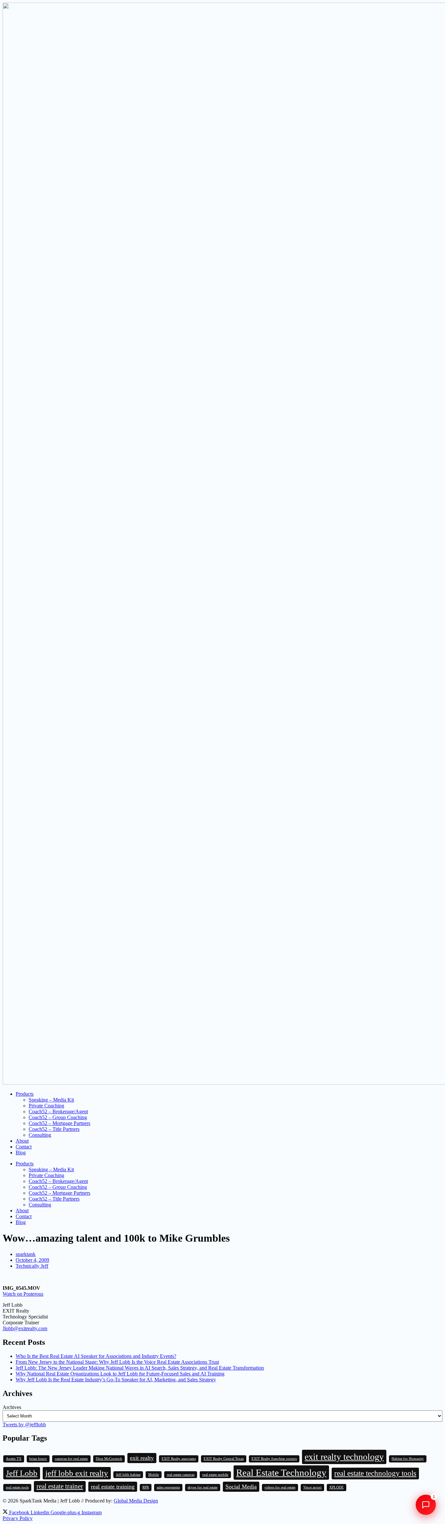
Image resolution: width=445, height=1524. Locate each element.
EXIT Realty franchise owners (274, 1458)
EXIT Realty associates (179, 1458)
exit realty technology (344, 1457)
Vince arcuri (312, 1487)
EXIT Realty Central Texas (224, 1458)
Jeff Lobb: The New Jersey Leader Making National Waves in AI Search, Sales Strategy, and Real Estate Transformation (140, 1368)
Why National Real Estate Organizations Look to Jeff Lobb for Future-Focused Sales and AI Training (120, 1373)
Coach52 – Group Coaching (58, 1117)
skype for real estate (203, 1487)
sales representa (168, 1487)
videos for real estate (280, 1487)
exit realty (142, 1458)
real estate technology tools (375, 1473)
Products (25, 1094)
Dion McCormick (109, 1458)
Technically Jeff (32, 1266)
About (22, 1141)
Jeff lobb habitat (128, 1474)
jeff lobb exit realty (76, 1473)
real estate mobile (215, 1474)
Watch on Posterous (23, 1294)
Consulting (40, 1135)
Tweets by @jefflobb (24, 1424)
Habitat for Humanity (408, 1458)
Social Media (241, 1486)
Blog (21, 1152)
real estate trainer (59, 1486)
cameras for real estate (71, 1458)
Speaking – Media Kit (51, 1100)
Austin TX (14, 1458)
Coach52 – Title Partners (54, 1129)
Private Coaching (46, 1105)
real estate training (113, 1486)
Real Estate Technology (281, 1472)
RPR (145, 1487)
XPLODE (336, 1487)
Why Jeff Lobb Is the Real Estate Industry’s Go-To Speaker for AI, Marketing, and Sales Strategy (116, 1379)
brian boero (38, 1458)
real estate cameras (180, 1474)
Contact (24, 1146)
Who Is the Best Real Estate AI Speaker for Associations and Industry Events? (96, 1356)
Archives (12, 1407)
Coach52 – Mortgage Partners (59, 1123)
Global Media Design (136, 1500)
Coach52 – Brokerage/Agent (58, 1111)
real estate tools (17, 1487)
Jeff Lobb (21, 1473)
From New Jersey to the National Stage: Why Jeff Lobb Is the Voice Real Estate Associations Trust (117, 1362)
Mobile (153, 1474)
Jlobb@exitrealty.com (25, 1328)
